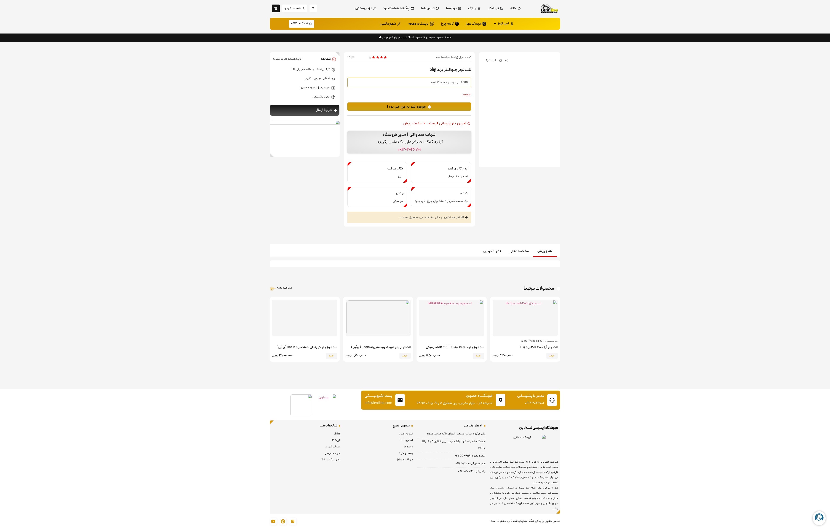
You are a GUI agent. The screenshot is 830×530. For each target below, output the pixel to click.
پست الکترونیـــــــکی (378, 396)
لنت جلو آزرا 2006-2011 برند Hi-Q (538, 347)
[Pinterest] (282, 521)
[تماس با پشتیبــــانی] (552, 400)
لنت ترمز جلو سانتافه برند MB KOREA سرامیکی (455, 347)
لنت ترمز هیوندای (435, 37)
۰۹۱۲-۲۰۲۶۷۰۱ (409, 149)
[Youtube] (273, 521)
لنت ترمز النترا (416, 37)
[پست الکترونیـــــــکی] (400, 400)
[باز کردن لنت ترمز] (495, 23)
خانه (449, 37)
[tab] (545, 251)
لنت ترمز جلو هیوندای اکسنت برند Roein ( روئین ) (306, 347)
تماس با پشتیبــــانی (530, 396)
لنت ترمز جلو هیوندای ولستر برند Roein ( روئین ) (381, 347)
